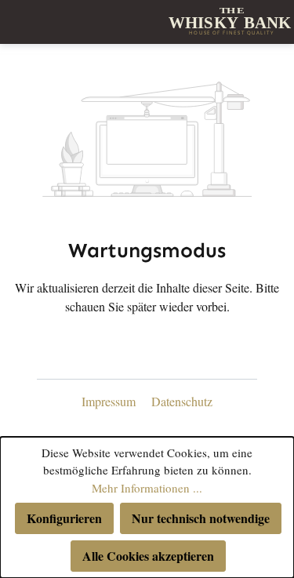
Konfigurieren (64, 518)
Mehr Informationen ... (147, 488)
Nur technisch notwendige (201, 518)
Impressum (110, 401)
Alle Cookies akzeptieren (148, 556)
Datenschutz (181, 401)
